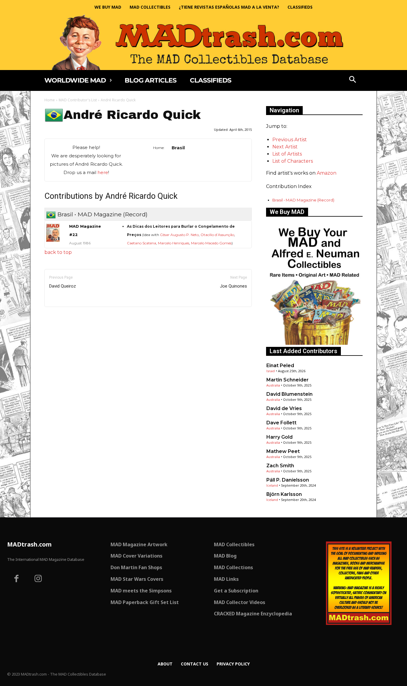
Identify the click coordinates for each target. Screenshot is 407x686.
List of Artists (287, 154)
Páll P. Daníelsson (287, 480)
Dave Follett (281, 423)
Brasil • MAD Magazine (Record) (303, 200)
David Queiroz (62, 286)
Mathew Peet (283, 451)
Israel (270, 371)
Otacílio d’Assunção (217, 234)
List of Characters (292, 161)
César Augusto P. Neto (179, 234)
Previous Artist (289, 139)
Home (49, 100)
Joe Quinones (233, 286)
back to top (58, 252)
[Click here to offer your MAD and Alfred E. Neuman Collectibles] (314, 343)
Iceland (272, 485)
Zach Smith (280, 465)
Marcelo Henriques (173, 243)
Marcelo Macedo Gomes (211, 243)
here (102, 172)
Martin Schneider (287, 380)
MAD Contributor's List (78, 100)
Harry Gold (279, 437)
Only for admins (65, 317)
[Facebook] (16, 579)
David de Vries (284, 408)
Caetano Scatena (141, 243)
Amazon (326, 173)
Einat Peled (280, 365)
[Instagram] (38, 579)
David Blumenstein (289, 394)
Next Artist (285, 147)
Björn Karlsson (284, 494)
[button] (353, 80)
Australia (273, 385)
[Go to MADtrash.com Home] (203, 42)
